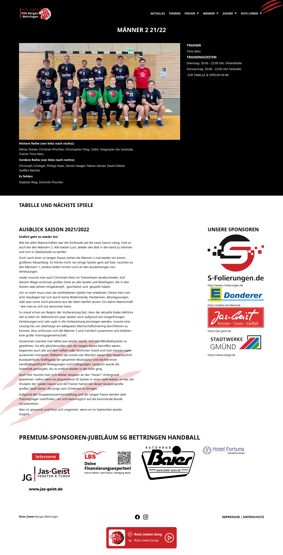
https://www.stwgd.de (221, 355)
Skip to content (9, 2)
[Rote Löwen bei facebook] (137, 517)
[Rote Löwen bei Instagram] (145, 517)
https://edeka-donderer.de (224, 305)
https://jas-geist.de (219, 331)
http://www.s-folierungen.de (225, 285)
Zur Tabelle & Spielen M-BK (208, 75)
